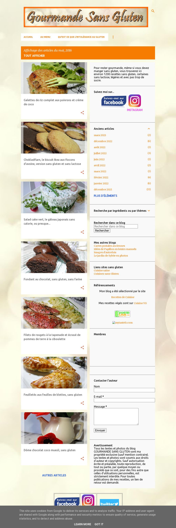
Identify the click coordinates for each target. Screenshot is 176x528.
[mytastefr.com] (122, 322)
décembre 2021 (103, 189)
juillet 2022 (100, 153)
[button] (82, 113)
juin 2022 (99, 159)
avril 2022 (99, 165)
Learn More (82, 524)
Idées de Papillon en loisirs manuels (115, 249)
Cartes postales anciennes (109, 245)
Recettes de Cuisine (122, 297)
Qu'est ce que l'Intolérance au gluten (81, 37)
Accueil (28, 37)
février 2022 (101, 177)
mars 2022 (100, 171)
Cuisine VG (140, 303)
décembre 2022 (103, 141)
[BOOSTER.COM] (122, 316)
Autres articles (54, 475)
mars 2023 (100, 135)
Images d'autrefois (105, 252)
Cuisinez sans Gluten (106, 273)
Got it (99, 524)
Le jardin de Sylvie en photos (111, 255)
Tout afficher (34, 55)
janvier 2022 (101, 183)
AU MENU (45, 37)
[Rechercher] (153, 11)
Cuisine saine (102, 270)
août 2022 (99, 147)
